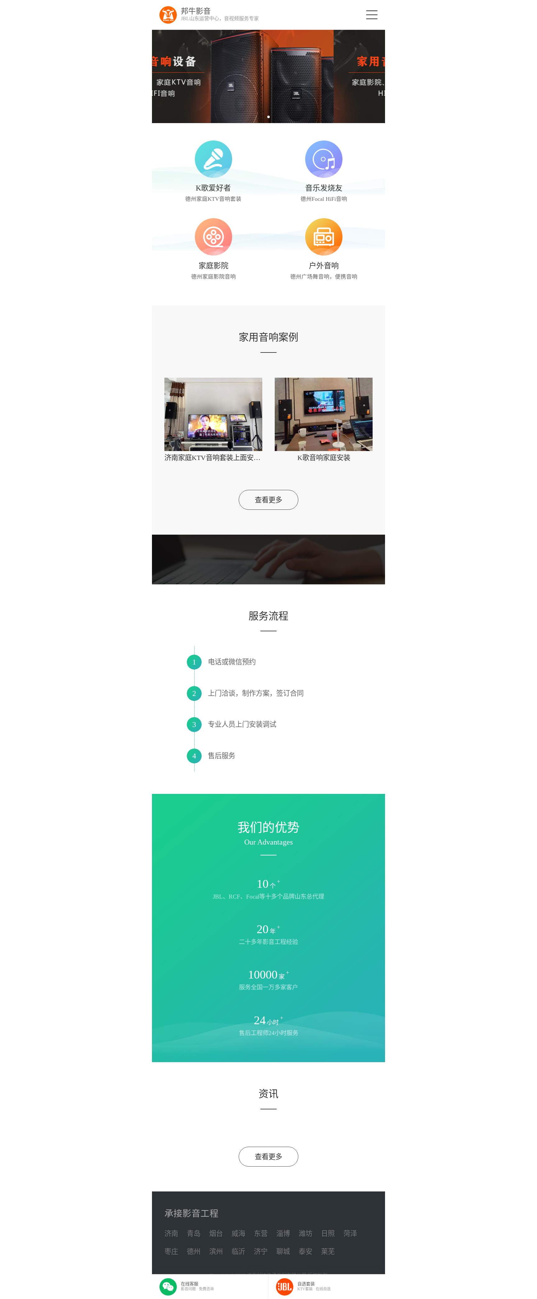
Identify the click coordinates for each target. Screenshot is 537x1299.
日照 (328, 1233)
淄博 (283, 1233)
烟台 (216, 1233)
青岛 (193, 1233)
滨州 (216, 1251)
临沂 (238, 1251)
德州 (193, 1251)
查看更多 (268, 500)
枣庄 (171, 1251)
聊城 (283, 1251)
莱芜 (328, 1251)
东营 (261, 1233)
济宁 (261, 1251)
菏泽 (350, 1233)
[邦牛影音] (168, 15)
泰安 (305, 1251)
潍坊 (305, 1233)
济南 (171, 1233)
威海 (238, 1233)
